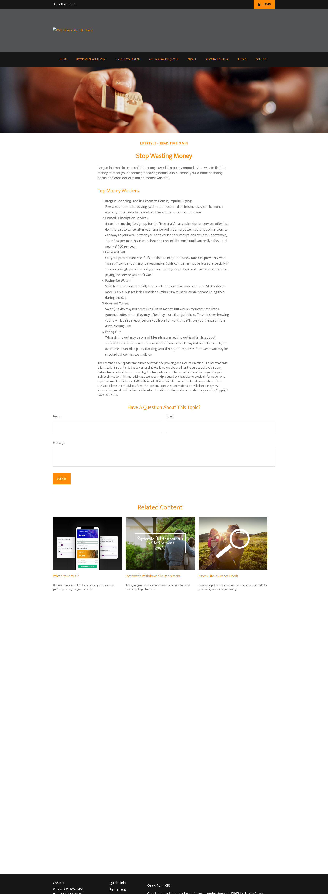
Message (59, 443)
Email (169, 416)
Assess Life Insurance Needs (218, 576)
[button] (63, 59)
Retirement (118, 889)
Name (57, 416)
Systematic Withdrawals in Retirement (153, 576)
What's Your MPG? (66, 576)
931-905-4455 (74, 889)
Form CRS (164, 886)
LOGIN (266, 4)
